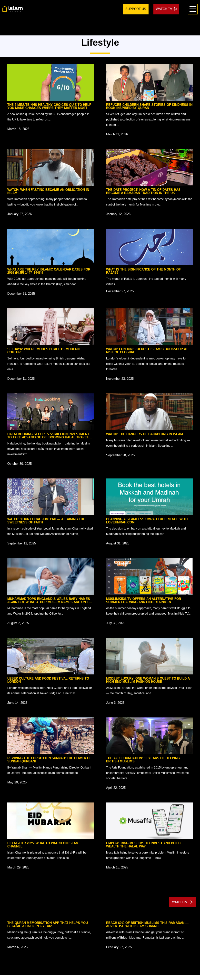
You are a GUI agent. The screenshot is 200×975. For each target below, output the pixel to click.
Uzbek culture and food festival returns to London (48, 680)
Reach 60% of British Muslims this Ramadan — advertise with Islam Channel (147, 924)
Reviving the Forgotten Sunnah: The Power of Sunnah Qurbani (49, 759)
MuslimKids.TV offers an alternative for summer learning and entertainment (143, 600)
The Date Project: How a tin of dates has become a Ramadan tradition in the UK (143, 191)
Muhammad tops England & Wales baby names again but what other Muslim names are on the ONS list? (50, 602)
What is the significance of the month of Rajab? (143, 271)
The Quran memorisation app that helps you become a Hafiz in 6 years (47, 924)
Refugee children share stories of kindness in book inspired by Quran (149, 106)
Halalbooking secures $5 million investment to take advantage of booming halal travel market (48, 437)
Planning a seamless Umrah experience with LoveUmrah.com (147, 520)
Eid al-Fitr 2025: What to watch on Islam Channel (43, 844)
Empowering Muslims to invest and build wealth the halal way (143, 844)
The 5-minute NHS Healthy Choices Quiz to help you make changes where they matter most (49, 106)
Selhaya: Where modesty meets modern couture (43, 350)
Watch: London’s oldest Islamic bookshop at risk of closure (147, 350)
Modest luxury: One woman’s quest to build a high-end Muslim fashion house (148, 680)
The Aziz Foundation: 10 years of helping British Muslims (143, 759)
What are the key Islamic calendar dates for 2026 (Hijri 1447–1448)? (48, 271)
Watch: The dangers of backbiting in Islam (144, 434)
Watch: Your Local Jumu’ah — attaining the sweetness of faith (46, 520)
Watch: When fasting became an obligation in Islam (48, 191)
